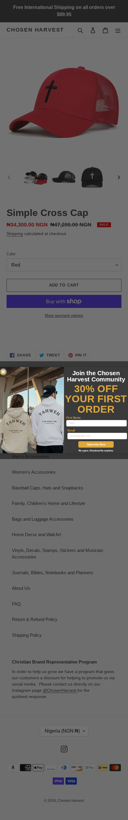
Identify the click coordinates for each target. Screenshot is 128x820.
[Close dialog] (3, 372)
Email (71, 430)
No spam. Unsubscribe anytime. (96, 450)
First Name (73, 417)
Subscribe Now (96, 444)
